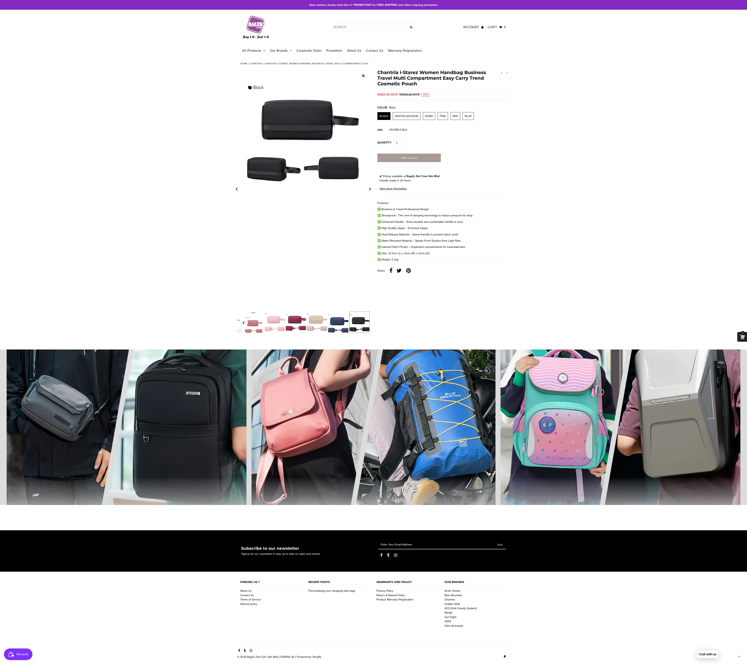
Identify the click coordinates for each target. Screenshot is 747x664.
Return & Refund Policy (390, 595)
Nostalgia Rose (406, 116)
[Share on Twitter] (399, 271)
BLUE (468, 116)
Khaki (429, 116)
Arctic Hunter (452, 590)
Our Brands (279, 50)
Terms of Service (250, 599)
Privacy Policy (384, 590)
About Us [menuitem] (354, 50)
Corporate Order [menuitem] (309, 50)
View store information (393, 188)
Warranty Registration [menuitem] (405, 50)
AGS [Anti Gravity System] (461, 608)
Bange (448, 612)
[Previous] (236, 189)
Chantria (256, 63)
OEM (448, 621)
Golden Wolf (452, 603)
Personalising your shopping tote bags (331, 590)
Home (243, 63)
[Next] (370, 189)
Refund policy (248, 603)
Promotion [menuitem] (334, 50)
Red (455, 116)
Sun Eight (450, 617)
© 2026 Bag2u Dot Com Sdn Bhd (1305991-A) (265, 656)
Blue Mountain (453, 595)
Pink (443, 116)
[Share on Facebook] (391, 271)
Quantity (384, 142)
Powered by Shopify (309, 656)
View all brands (454, 625)
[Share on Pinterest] (408, 271)
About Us (246, 590)
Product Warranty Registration (394, 599)
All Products (251, 50)
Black (384, 116)
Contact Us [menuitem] (374, 50)
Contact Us (247, 595)
